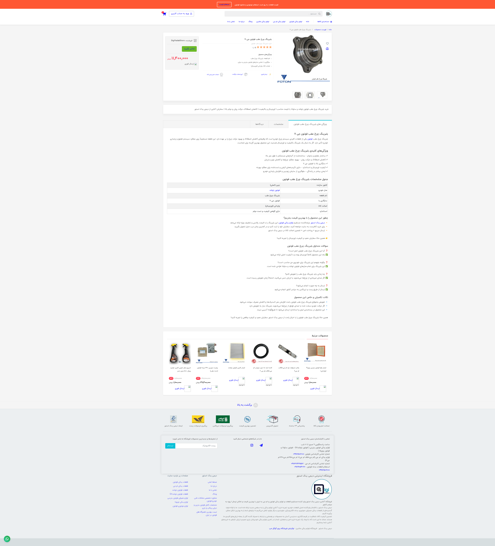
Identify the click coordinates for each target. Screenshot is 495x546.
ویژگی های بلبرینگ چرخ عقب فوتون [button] (310, 124)
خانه (307, 21)
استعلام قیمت (224, 4)
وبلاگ (250, 21)
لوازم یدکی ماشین (262, 21)
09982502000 (298, 454)
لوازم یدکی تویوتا (181, 502)
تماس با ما (231, 21)
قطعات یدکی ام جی (180, 486)
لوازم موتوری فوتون (180, 506)
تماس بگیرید (189, 48)
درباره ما (242, 21)
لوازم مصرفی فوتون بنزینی (177, 498)
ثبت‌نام (170, 445)
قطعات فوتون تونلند (180, 490)
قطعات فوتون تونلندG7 (179, 494)
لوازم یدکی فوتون (295, 21)
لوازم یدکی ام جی (279, 21)
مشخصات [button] (278, 124)
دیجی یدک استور (318, 222)
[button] (166, 14)
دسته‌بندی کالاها (323, 21)
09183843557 (297, 463)
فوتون (309, 139)
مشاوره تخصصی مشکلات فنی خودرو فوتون (205, 499)
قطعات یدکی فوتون (180, 482)
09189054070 (299, 467)
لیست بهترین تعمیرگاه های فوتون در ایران (206, 513)
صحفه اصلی (212, 482)
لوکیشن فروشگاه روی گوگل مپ (282, 528)
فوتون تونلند (274, 190)
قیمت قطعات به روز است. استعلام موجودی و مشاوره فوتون (256, 5)
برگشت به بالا (245, 405)
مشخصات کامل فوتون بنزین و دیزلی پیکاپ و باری (205, 506)
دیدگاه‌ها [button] (259, 124)
